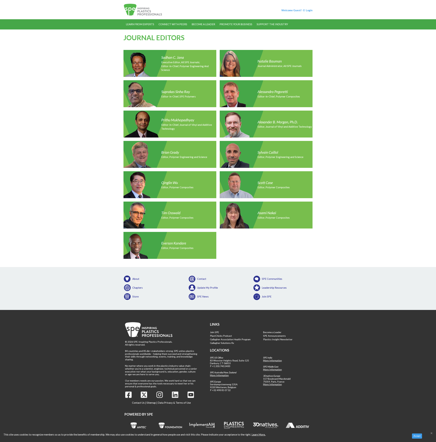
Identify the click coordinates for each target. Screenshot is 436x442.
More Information (219, 375)
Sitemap (151, 402)
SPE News (203, 296)
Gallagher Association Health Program (230, 339)
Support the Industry (272, 24)
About (135, 278)
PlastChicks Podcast (221, 335)
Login (309, 10)
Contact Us (138, 402)
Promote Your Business (236, 24)
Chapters (137, 287)
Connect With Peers (173, 24)
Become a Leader (203, 24)
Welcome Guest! (291, 10)
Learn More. (258, 434)
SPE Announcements (274, 335)
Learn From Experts (140, 24)
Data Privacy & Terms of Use (174, 402)
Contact (201, 278)
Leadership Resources (274, 287)
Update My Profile (207, 287)
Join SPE (266, 296)
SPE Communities (272, 278)
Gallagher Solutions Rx (222, 342)
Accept (417, 436)
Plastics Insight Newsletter (277, 339)
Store (135, 296)
